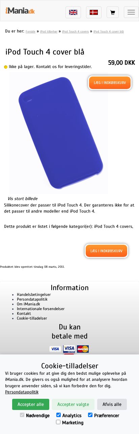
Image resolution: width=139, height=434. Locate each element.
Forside (30, 31)
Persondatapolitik (32, 299)
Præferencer (106, 415)
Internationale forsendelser (40, 308)
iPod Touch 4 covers (75, 31)
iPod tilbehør (48, 31)
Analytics (71, 415)
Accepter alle (31, 404)
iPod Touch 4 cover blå (108, 31)
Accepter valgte (73, 404)
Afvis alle (112, 404)
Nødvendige (38, 415)
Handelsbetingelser (34, 294)
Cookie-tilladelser (32, 318)
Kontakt (24, 313)
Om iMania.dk (28, 304)
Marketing (72, 423)
